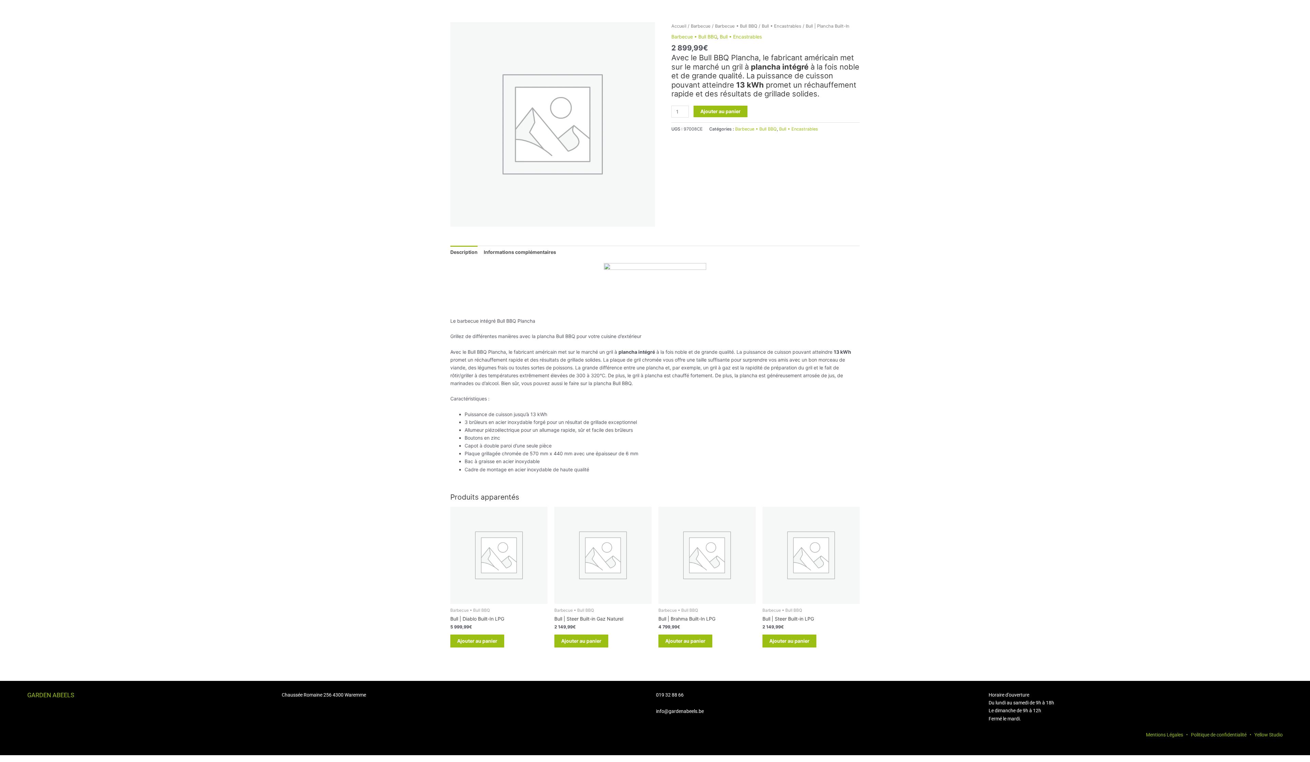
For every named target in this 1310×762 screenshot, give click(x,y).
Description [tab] (464, 252)
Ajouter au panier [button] (477, 641)
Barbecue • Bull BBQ (736, 26)
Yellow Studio (1268, 734)
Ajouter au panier (720, 111)
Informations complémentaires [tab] (520, 252)
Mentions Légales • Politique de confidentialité (1196, 734)
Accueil (678, 26)
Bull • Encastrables (781, 26)
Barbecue (701, 26)
